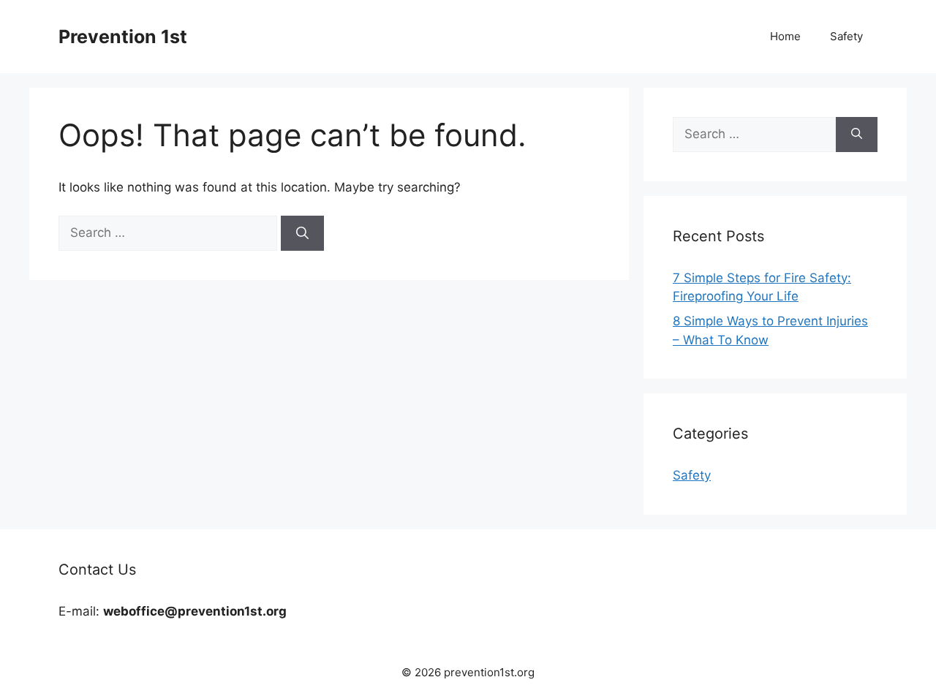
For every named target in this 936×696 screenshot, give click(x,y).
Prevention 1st (122, 37)
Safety (846, 36)
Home (785, 36)
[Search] (302, 233)
